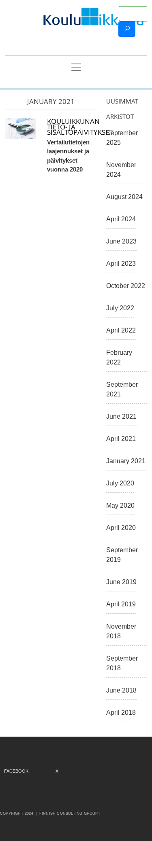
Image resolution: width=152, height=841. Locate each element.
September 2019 (122, 555)
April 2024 (121, 219)
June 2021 (121, 416)
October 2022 (125, 285)
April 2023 (121, 263)
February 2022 (119, 357)
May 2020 (120, 505)
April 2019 (121, 604)
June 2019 (121, 581)
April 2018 (121, 712)
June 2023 (121, 241)
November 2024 (121, 169)
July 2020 (120, 483)
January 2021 (126, 461)
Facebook (16, 770)
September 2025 (122, 137)
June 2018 (121, 690)
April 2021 (121, 438)
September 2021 (122, 389)
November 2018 (121, 631)
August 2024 (124, 196)
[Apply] (126, 29)
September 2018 (122, 663)
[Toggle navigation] (76, 67)
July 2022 (120, 308)
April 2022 (121, 330)
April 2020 (121, 527)
